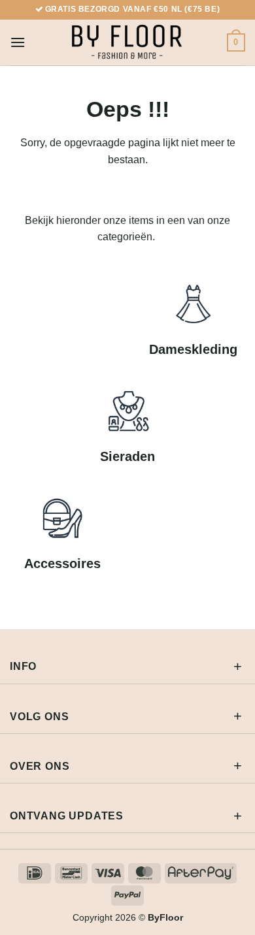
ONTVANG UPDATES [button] (67, 815)
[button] (18, 42)
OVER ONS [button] (39, 766)
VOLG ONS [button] (39, 716)
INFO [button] (23, 666)
